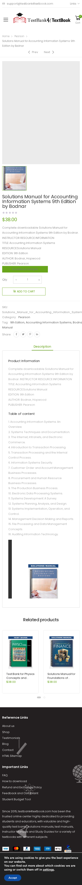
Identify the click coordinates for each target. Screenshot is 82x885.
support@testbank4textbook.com (30, 3)
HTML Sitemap (12, 756)
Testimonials (11, 738)
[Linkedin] (37, 334)
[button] (39, 697)
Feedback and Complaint (20, 793)
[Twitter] (23, 334)
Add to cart (26, 291)
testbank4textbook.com (34, 811)
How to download (14, 781)
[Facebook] (16, 334)
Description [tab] (42, 346)
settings (48, 870)
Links (73, 3)
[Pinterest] (30, 334)
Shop (6, 732)
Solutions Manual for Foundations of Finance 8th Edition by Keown (61, 680)
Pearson (19, 36)
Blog (5, 744)
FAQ (5, 775)
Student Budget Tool (16, 799)
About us (8, 726)
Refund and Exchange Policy (22, 787)
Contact (8, 750)
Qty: (4, 279)
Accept (13, 878)
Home (5, 36)
